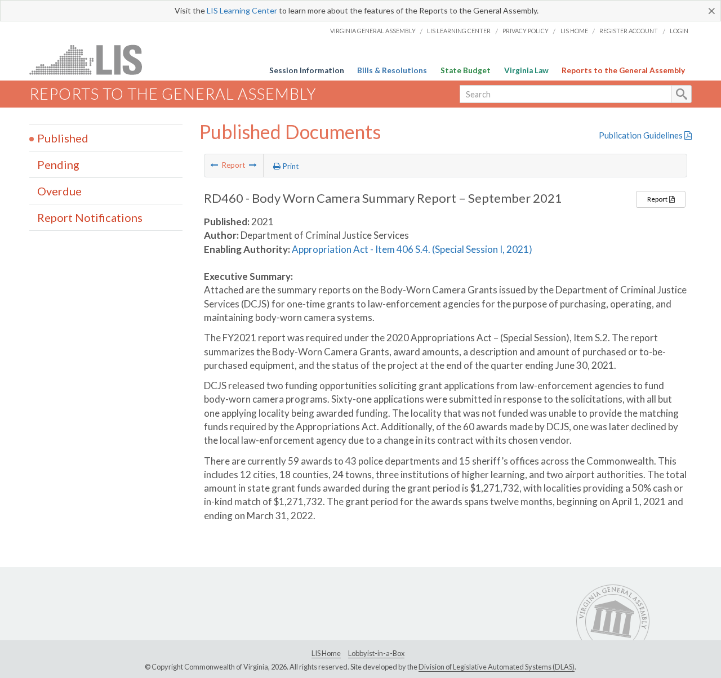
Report (658, 199)
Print (290, 166)
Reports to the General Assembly (623, 70)
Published (62, 138)
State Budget (465, 70)
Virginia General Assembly (373, 30)
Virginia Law (526, 70)
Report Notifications (90, 217)
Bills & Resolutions (392, 70)
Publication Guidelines (641, 135)
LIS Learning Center (242, 10)
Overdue (59, 191)
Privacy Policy (525, 30)
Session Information (306, 70)
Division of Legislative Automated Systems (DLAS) (497, 666)
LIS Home (574, 30)
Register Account (628, 30)
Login (679, 30)
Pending (58, 164)
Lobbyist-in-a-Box (376, 653)
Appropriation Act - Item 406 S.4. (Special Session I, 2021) (412, 249)
